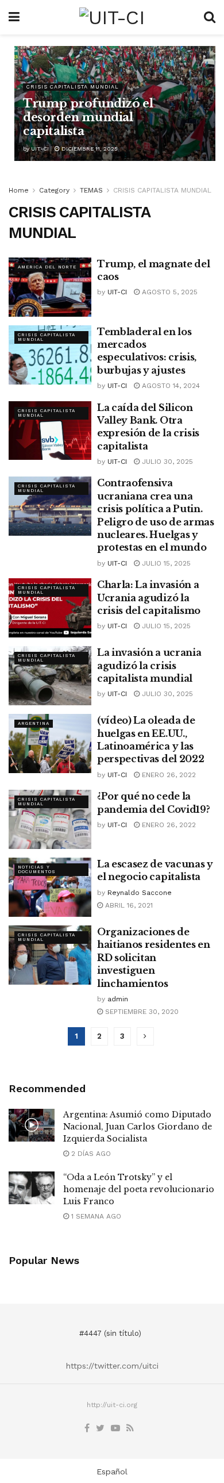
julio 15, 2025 (165, 563)
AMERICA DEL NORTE (47, 267)
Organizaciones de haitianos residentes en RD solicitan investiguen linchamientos (153, 957)
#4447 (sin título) (110, 1333)
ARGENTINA (33, 723)
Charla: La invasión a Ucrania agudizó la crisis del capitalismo (148, 597)
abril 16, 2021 (128, 905)
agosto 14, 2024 (170, 386)
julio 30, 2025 (166, 462)
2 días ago (90, 1154)
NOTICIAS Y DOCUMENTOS (37, 869)
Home (19, 190)
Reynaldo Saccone (139, 893)
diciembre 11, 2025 (89, 148)
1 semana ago (95, 1216)
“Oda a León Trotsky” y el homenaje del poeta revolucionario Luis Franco (138, 1189)
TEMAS (91, 190)
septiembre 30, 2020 (141, 1012)
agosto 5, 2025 (169, 292)
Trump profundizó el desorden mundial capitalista (88, 117)
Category (54, 190)
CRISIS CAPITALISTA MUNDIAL (72, 87)
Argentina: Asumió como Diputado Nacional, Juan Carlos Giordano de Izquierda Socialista (137, 1126)
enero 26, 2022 (168, 775)
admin (117, 999)
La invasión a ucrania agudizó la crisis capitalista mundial (149, 665)
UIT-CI (40, 148)
